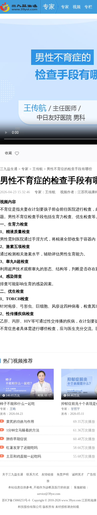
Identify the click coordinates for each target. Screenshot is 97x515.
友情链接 (47, 474)
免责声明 (63, 474)
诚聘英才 (78, 474)
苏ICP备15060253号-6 (16, 500)
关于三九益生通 (12, 474)
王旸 (13, 409)
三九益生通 (8, 169)
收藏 (9, 153)
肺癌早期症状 (16, 439)
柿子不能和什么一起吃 (17, 404)
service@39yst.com (48, 494)
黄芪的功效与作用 (20, 421)
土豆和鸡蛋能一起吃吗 (23, 456)
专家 (49, 6)
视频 (77, 7)
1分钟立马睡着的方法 (22, 430)
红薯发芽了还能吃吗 (22, 448)
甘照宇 (75, 409)
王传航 (37, 169)
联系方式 (32, 474)
